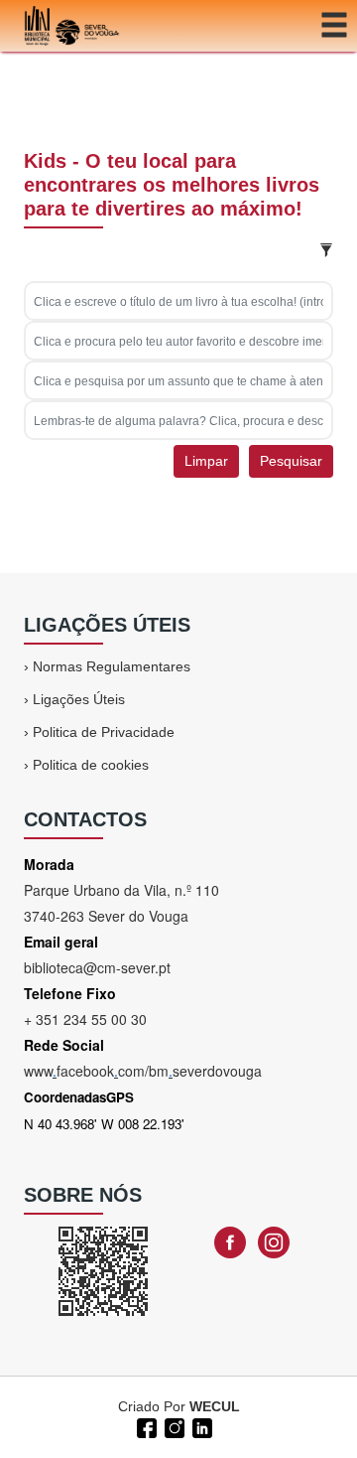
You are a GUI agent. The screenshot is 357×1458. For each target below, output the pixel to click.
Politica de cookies (91, 765)
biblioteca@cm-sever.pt (97, 967)
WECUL (214, 1406)
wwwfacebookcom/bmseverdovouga (143, 1071)
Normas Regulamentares (111, 666)
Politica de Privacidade (104, 732)
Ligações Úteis (79, 699)
